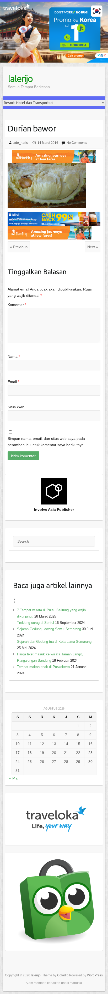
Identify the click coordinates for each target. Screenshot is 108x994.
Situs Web (16, 407)
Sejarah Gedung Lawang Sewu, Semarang (49, 629)
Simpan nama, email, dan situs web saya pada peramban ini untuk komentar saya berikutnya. (46, 441)
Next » (92, 247)
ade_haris (20, 143)
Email (13, 382)
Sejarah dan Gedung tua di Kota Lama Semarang (54, 642)
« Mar (14, 778)
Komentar (17, 305)
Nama (14, 356)
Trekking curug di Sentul (35, 623)
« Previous (19, 247)
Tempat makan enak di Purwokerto (43, 667)
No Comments (77, 143)
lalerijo (20, 78)
